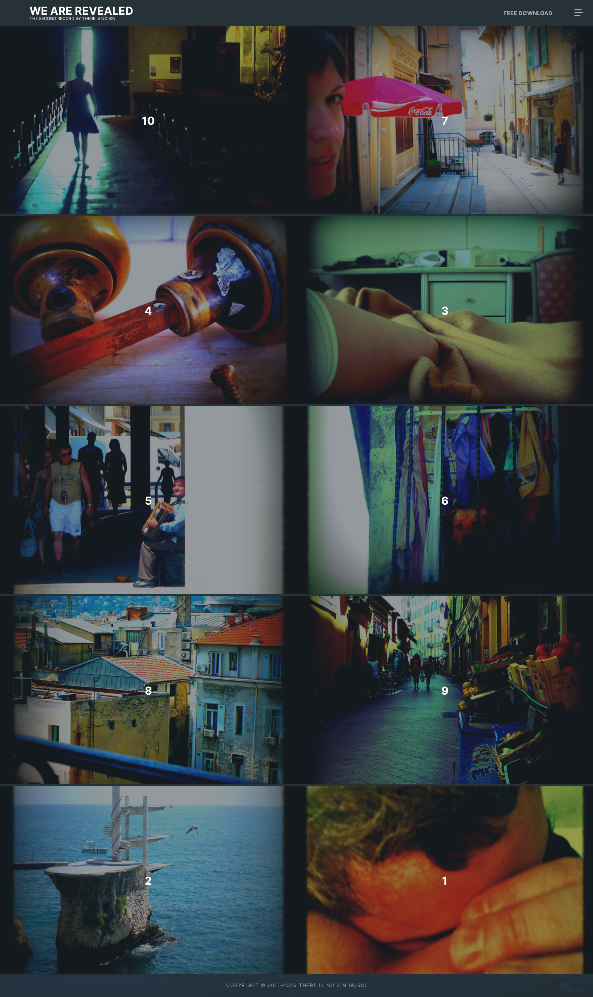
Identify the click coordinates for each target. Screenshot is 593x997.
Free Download (528, 13)
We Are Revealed (81, 11)
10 (148, 120)
